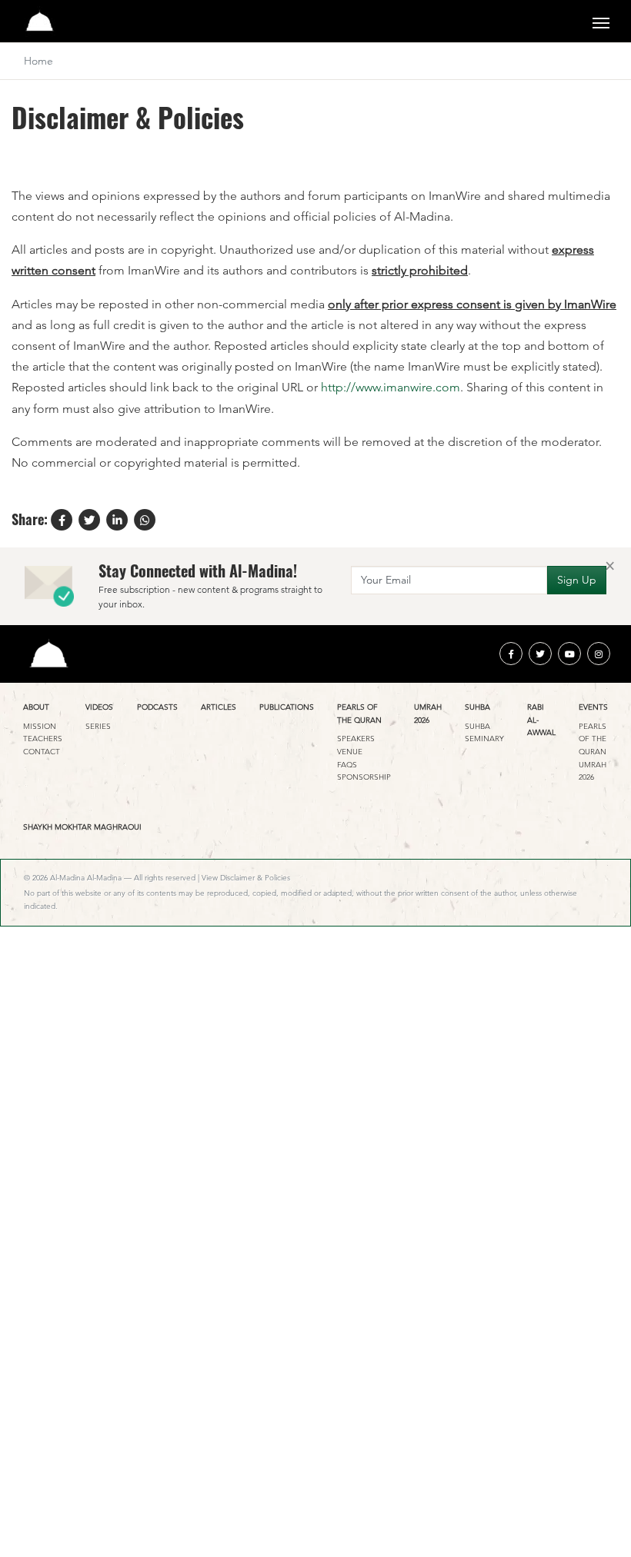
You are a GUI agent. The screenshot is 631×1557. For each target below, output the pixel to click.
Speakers (356, 739)
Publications (286, 707)
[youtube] (569, 653)
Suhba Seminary (484, 732)
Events (593, 707)
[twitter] (540, 653)
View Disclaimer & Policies (246, 878)
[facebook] (510, 653)
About (36, 707)
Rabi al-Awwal (541, 719)
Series (98, 726)
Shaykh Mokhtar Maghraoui (82, 827)
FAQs (347, 765)
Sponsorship (364, 777)
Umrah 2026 (428, 713)
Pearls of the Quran (359, 713)
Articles (218, 707)
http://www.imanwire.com (390, 387)
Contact (41, 752)
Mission (39, 726)
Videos (99, 707)
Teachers (42, 739)
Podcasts (157, 707)
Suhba (477, 707)
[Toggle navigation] (601, 22)
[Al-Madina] (39, 21)
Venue (349, 752)
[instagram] (598, 653)
